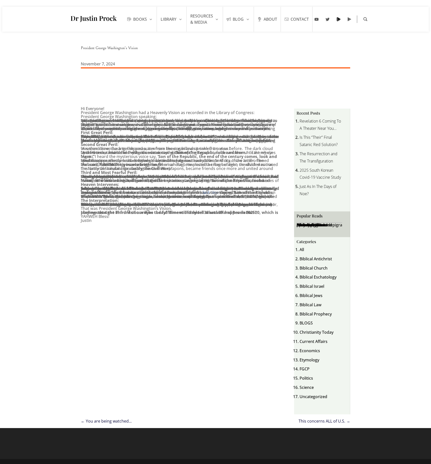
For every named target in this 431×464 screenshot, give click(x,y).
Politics (306, 378)
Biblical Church (313, 268)
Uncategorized (313, 396)
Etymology (309, 360)
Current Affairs (313, 341)
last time (211, 192)
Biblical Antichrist (316, 259)
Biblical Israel (312, 286)
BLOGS (306, 323)
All (302, 249)
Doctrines (306, 225)
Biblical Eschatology (318, 277)
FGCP (305, 369)
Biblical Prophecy (316, 314)
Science (307, 387)
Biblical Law (311, 305)
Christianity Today (316, 332)
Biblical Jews (311, 295)
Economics (310, 350)
